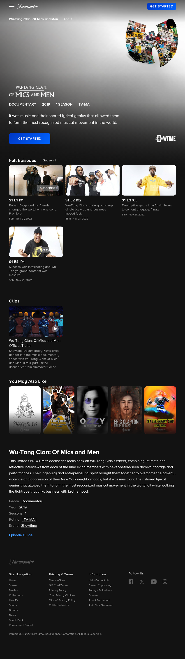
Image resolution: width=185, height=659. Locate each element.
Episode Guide (20, 535)
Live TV (13, 600)
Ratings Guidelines (100, 590)
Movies (13, 590)
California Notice (59, 605)
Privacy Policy (57, 590)
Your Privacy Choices (62, 595)
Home (12, 580)
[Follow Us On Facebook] (131, 581)
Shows (13, 585)
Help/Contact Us (99, 580)
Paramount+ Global (21, 625)
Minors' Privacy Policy (62, 600)
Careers (93, 595)
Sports (13, 605)
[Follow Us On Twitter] (142, 581)
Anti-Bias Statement (101, 605)
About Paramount (99, 600)
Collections (16, 595)
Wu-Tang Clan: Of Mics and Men (33, 19)
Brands (13, 610)
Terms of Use (57, 580)
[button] (12, 7)
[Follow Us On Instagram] (165, 581)
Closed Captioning (100, 585)
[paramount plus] (27, 6)
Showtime (29, 526)
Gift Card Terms (58, 585)
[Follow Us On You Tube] (154, 581)
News (12, 615)
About (68, 19)
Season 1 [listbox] (49, 160)
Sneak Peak (16, 620)
